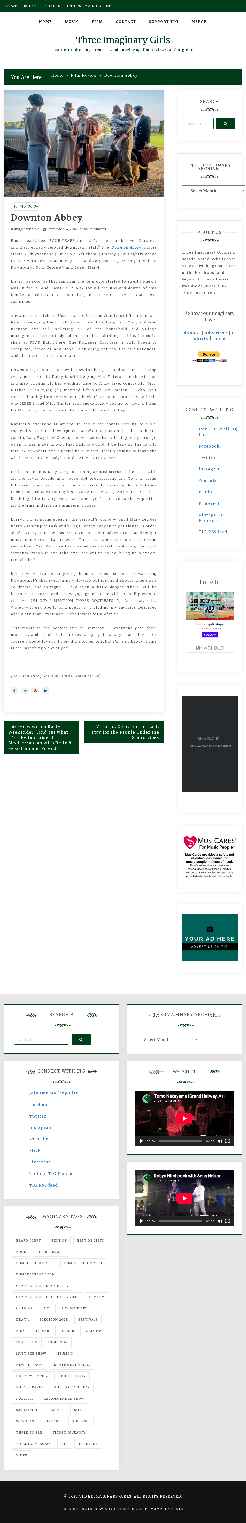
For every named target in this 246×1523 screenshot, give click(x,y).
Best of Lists (90, 1240)
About (11, 6)
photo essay (73, 1376)
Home (45, 21)
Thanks (52, 6)
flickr (42, 1331)
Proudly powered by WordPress (95, 1509)
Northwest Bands (72, 1365)
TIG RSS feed (213, 531)
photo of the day (72, 1387)
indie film (27, 1342)
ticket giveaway (69, 1432)
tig (64, 1444)
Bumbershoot (51, 1252)
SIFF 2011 (53, 1421)
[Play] (141, 1141)
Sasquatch (26, 1410)
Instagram (210, 468)
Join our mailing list (89, 6)
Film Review (26, 206)
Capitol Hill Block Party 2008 (47, 1297)
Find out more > (199, 293)
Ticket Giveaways (33, 1444)
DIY (46, 1308)
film (20, 1331)
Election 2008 (53, 1319)
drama (22, 1319)
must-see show (31, 1353)
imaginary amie (27, 229)
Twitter (207, 457)
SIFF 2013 (81, 1421)
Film (97, 21)
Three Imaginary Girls (123, 40)
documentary (73, 1308)
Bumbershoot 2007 (35, 1263)
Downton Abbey (47, 217)
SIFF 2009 (25, 1421)
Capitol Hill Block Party (42, 1285)
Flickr (206, 492)
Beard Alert (28, 1240)
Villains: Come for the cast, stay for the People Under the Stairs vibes (125, 732)
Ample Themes (168, 1509)
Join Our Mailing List (53, 1093)
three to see (29, 1432)
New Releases (29, 1365)
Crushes (24, 1308)
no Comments (94, 229)
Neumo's (64, 1353)
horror (66, 1331)
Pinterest (209, 503)
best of (59, 1240)
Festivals (88, 1319)
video (22, 1455)
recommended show (64, 1398)
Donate (31, 6)
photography (30, 1387)
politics (25, 1398)
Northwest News (33, 1376)
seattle (56, 1410)
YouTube (208, 480)
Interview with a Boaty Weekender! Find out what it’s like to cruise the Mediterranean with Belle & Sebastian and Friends (40, 737)
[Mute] (219, 1141)
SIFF (78, 1410)
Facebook (209, 446)
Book (21, 1252)
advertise (216, 332)
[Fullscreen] (227, 1141)
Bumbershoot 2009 (35, 1274)
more (219, 338)
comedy (96, 1297)
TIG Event (88, 1444)
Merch (199, 21)
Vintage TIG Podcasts (53, 1173)
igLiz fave (94, 1331)
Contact (126, 21)
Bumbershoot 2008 (83, 1263)
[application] (184, 1118)
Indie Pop (58, 1342)
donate (192, 332)
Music (72, 21)
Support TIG (163, 21)
